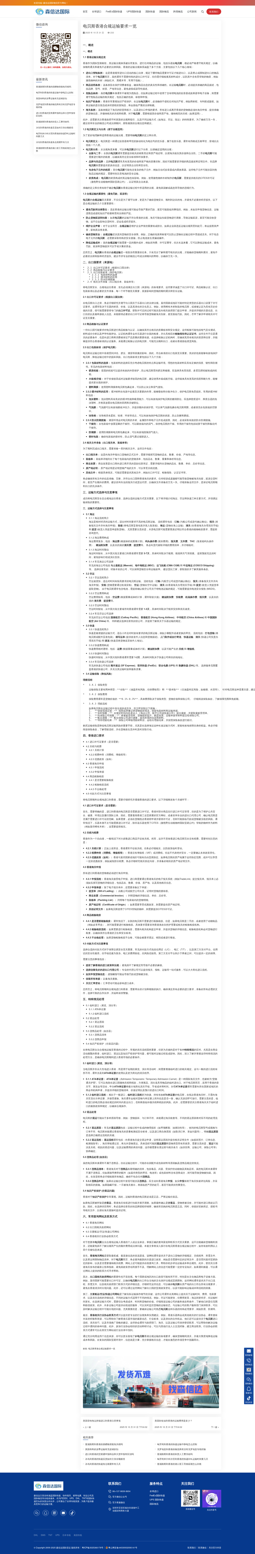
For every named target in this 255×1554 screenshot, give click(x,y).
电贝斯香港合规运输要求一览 (101, 1348)
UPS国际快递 (134, 11)
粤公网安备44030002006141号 (122, 1547)
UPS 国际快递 (157, 1499)
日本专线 (66, 1535)
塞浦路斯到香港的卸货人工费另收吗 (52, 121)
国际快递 (150, 11)
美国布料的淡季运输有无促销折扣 (51, 98)
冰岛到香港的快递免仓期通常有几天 (52, 142)
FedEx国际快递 (114, 11)
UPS (57, 1535)
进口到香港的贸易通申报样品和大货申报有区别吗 (55, 114)
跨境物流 (178, 11)
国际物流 (164, 11)
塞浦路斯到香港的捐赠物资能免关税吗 (53, 86)
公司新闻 (192, 11)
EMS (43, 1535)
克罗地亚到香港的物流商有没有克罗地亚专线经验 (55, 105)
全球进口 (96, 11)
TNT (50, 1535)
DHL (36, 1535)
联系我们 (213, 11)
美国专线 (78, 1535)
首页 (85, 11)
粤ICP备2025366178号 (92, 1547)
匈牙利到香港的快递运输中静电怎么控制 (54, 92)
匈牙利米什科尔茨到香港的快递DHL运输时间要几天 (55, 135)
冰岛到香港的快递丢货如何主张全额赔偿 (54, 127)
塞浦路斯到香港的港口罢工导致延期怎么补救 (55, 149)
